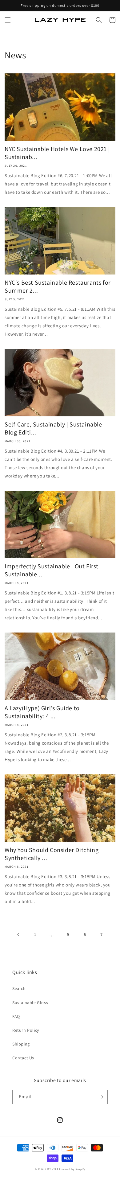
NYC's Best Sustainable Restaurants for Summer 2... (58, 286)
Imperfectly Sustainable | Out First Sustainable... (51, 570)
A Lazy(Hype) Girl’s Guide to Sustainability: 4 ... (42, 712)
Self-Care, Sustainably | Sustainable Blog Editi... (53, 428)
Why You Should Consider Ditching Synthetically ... (51, 854)
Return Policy (25, 1030)
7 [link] (101, 934)
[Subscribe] (100, 1097)
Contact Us (23, 1058)
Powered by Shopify (72, 1169)
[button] (7, 20)
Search (19, 988)
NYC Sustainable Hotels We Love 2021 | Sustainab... (57, 153)
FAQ (16, 1016)
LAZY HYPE (51, 1169)
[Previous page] (18, 934)
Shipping (21, 1044)
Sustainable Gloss (30, 1002)
